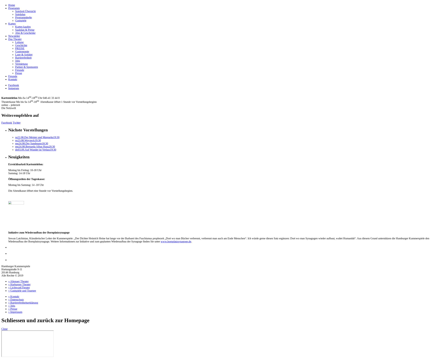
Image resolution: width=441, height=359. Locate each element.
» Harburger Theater (19, 284)
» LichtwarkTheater (19, 287)
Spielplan (20, 14)
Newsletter (14, 36)
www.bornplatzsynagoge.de (176, 241)
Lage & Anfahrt (23, 54)
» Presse (12, 308)
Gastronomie (22, 51)
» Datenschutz (16, 299)
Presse (18, 73)
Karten (12, 23)
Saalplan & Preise (24, 29)
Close (4, 328)
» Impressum (15, 312)
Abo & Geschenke (25, 32)
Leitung (19, 42)
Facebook (13, 85)
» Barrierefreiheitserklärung (23, 302)
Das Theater (15, 39)
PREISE (19, 48)
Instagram (13, 88)
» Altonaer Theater (18, 281)
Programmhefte (23, 17)
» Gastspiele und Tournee (22, 290)
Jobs (17, 60)
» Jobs (11, 305)
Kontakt (12, 79)
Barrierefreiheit (23, 57)
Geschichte (21, 45)
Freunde (19, 70)
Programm (14, 8)
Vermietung (21, 63)
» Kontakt (13, 296)
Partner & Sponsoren (26, 67)
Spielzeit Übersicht (25, 11)
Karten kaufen (23, 26)
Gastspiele (20, 20)
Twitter (16, 122)
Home (11, 5)
